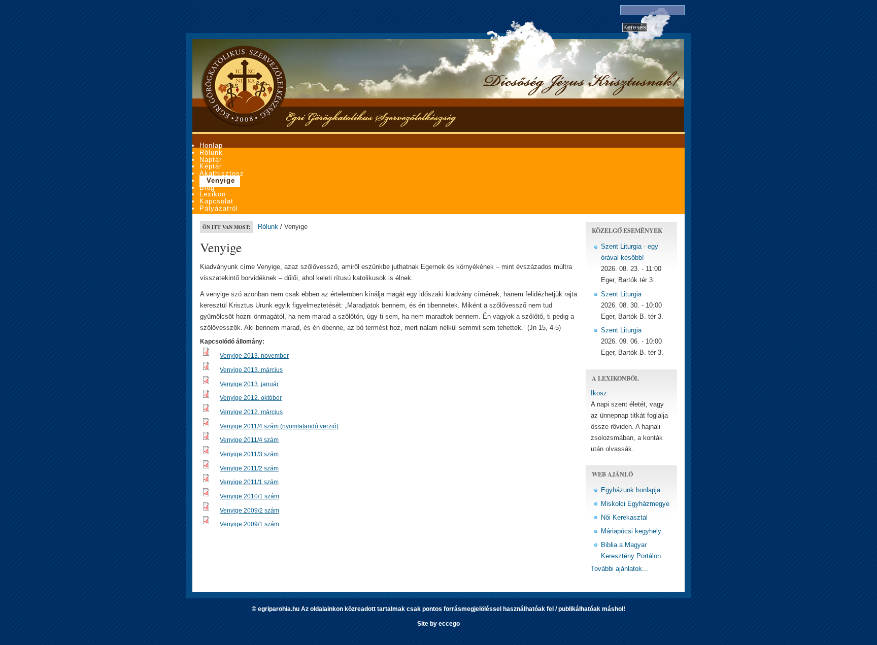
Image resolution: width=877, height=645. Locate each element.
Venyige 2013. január (249, 384)
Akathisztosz (221, 173)
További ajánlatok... (619, 568)
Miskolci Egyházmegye (635, 503)
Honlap (211, 145)
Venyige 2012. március (251, 412)
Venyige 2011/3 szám (249, 454)
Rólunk (211, 152)
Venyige (221, 180)
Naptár (210, 159)
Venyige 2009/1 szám (249, 524)
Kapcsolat (216, 201)
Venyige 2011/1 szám (249, 482)
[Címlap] (243, 124)
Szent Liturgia (621, 294)
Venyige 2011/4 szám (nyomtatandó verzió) (279, 426)
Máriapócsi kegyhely (631, 531)
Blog (207, 187)
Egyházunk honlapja (630, 490)
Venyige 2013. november (254, 355)
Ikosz (599, 393)
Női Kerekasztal (624, 517)
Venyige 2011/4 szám (249, 440)
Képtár (210, 166)
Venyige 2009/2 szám (249, 510)
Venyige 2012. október (251, 397)
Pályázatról (218, 208)
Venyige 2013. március (251, 370)
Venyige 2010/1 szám (249, 496)
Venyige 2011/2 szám (249, 468)
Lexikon (212, 194)
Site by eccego (438, 623)
